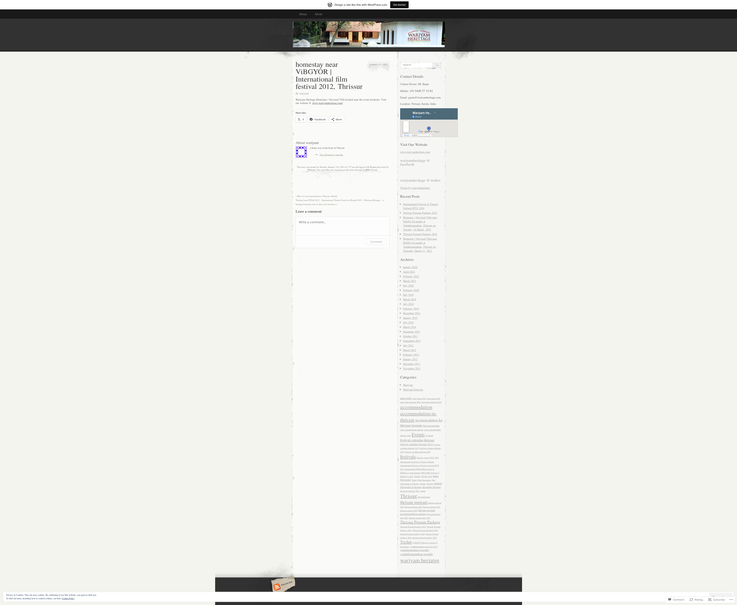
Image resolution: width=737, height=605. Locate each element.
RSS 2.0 (369, 169)
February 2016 (411, 308)
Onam (414, 480)
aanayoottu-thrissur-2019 (431, 402)
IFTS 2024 (434, 457)
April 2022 (409, 272)
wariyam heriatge (419, 560)
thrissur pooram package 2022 (424, 537)
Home (303, 14)
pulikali (438, 483)
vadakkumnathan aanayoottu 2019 (424, 546)
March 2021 (409, 281)
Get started (399, 4)
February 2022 (411, 276)
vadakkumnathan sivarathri (414, 550)
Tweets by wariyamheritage (415, 188)
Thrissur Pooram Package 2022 (420, 213)
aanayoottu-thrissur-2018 (410, 402)
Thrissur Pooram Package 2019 (425, 530)
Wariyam (311, 169)
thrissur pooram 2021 (431, 507)
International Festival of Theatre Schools (417, 461)
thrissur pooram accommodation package (417, 512)
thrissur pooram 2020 (413, 507)
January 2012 (410, 359)
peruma (423, 483)
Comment (376, 241)
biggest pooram (431, 425)
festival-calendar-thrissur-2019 (417, 451)
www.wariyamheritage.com (415, 152)
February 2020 (411, 290)
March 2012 (409, 350)
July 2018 (408, 304)
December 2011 (411, 364)
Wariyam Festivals (413, 389)
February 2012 (411, 354)
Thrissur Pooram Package (420, 522)
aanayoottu (406, 398)
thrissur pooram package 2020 (412, 534)
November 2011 (412, 368)
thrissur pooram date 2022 (419, 518)
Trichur (406, 542)
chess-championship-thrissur (411, 429)
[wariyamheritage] (368, 35)
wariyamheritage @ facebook (415, 162)
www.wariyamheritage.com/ (327, 103)
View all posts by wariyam (331, 154)
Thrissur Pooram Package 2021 (420, 234)
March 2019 (409, 299)
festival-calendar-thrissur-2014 (416, 444)
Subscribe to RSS (282, 587)
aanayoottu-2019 (433, 398)
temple (423, 491)
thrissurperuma (424, 497)
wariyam (304, 93)
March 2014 (409, 327)
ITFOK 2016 (426, 476)
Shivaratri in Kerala (410, 487)
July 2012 (408, 345)
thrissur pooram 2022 (408, 510)
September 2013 (412, 341)
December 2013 (411, 331)
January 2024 (410, 267)
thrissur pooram (414, 502)
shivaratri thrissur (431, 487)
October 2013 (410, 336)
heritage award (423, 457)
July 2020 (408, 285)
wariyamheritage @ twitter (420, 180)
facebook (429, 435)
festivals (408, 456)
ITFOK (417, 476)
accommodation (416, 407)
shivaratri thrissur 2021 (409, 491)
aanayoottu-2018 (419, 398)
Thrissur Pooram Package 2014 (413, 526)
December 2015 (411, 313)
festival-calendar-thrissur (417, 440)
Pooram (430, 483)
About (318, 14)
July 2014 (408, 322)
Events (373, 166)
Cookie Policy (68, 598)
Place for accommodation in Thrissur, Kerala (316, 196)
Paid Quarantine (424, 480)
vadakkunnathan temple (416, 554)
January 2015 (410, 318)
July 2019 (408, 295)
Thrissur (408, 496)
